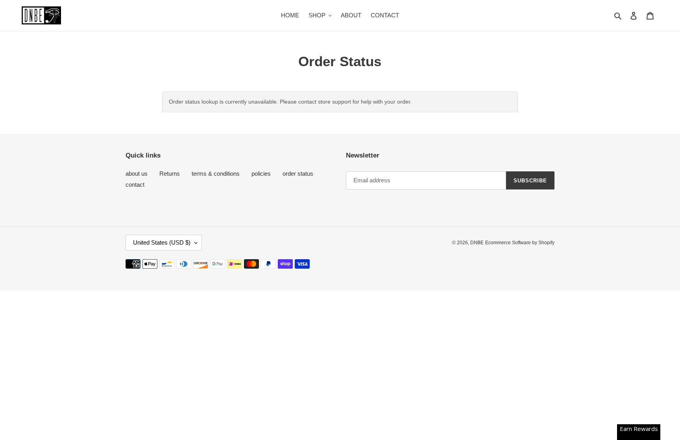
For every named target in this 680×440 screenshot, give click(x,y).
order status (298, 173)
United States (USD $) (161, 242)
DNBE (477, 242)
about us (137, 173)
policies (261, 173)
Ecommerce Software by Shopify (519, 242)
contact (135, 184)
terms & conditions (216, 173)
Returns (169, 173)
